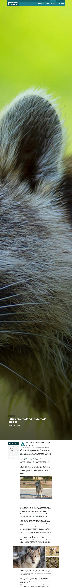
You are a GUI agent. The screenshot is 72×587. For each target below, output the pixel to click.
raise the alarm (39, 526)
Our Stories (11, 450)
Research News (41, 3)
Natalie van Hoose (12, 425)
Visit (32, 0)
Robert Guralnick (33, 516)
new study (28, 442)
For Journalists (54, 3)
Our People (11, 448)
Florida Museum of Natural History (29, 458)
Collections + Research (44, 0)
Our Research (11, 446)
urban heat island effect (25, 453)
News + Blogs (53, 0)
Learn (37, 0)
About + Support (60, 0)
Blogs (47, 3)
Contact (10, 452)
